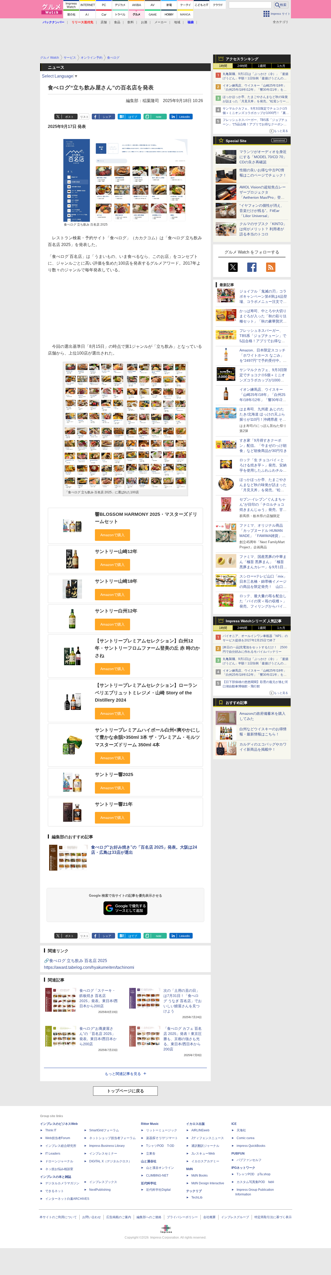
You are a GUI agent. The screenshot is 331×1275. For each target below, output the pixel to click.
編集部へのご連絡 (149, 1217)
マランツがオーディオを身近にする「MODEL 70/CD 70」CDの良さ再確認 (263, 157)
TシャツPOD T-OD (160, 1146)
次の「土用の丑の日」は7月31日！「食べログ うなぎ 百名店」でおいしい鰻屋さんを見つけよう (182, 1000)
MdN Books (199, 1175)
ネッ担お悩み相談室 (59, 1169)
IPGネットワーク (243, 1168)
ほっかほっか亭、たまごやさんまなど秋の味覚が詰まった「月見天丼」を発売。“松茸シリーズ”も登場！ (255, 101)
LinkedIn (184, 116)
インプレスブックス (103, 1182)
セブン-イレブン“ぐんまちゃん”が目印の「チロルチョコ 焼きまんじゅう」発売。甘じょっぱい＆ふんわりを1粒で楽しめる (263, 509)
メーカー (160, 22)
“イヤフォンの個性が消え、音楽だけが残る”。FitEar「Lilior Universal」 (261, 210)
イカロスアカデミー (205, 1161)
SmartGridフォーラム (104, 1130)
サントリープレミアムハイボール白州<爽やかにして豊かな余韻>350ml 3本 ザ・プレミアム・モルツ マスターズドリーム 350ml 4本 (147, 737)
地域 (177, 22)
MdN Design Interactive (207, 1183)
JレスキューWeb (203, 1153)
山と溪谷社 (148, 1161)
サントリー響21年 (114, 804)
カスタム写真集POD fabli (255, 1182)
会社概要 (209, 1217)
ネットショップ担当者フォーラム (112, 1138)
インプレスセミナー (103, 1153)
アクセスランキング (242, 59)
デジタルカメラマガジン (62, 1183)
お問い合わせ (91, 1217)
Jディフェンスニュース (207, 1138)
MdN (189, 1169)
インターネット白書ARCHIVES (67, 1199)
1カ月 (281, 66)
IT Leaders (52, 1153)
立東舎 (150, 1153)
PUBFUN (238, 1153)
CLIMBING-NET (157, 1175)
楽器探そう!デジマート (162, 1138)
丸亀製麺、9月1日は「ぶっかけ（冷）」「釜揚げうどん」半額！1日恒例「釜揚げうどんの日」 (255, 78)
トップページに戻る (125, 1091)
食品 (117, 22)
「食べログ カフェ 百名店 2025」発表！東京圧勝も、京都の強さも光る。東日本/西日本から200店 (182, 1038)
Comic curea (245, 1138)
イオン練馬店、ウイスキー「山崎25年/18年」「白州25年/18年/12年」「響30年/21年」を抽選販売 (255, 90)
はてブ (133, 116)
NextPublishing (100, 1190)
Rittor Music (150, 1124)
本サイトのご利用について (58, 1217)
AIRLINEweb (200, 1130)
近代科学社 (148, 1183)
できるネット (54, 1191)
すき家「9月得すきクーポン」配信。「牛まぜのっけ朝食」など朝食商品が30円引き (263, 445)
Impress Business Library (107, 1146)
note (158, 116)
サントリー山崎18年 (116, 581)
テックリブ (194, 1191)
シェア (107, 116)
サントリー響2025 (114, 774)
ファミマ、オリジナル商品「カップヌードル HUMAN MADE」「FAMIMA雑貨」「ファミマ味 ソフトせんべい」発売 (261, 535)
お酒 (144, 22)
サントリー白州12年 (116, 610)
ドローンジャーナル (59, 1161)
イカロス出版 (195, 1124)
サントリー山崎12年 (116, 551)
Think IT (50, 1130)
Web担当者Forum (57, 1138)
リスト (84, 116)
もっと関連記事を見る (123, 1074)
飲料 (130, 22)
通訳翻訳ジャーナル (205, 1146)
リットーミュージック (161, 1130)
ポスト (69, 116)
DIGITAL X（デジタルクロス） (110, 1161)
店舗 (104, 22)
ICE (234, 1124)
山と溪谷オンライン (160, 1168)
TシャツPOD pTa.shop (253, 1174)
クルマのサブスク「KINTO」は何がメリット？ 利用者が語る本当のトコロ (263, 229)
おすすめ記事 (236, 703)
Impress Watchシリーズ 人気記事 (254, 621)
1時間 (223, 66)
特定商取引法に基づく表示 (273, 1217)
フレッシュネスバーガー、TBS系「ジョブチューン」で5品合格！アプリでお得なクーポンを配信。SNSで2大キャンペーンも (255, 124)
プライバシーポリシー (182, 1217)
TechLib (196, 1197)
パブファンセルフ (249, 1160)
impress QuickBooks (251, 1146)
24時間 (242, 66)
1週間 (262, 66)
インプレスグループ (235, 1217)
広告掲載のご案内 (118, 1217)
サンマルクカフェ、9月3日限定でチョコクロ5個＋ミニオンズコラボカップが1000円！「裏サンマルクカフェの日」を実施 (256, 113)
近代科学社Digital (158, 1190)
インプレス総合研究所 (60, 1146)
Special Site (236, 141)
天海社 (241, 1130)
